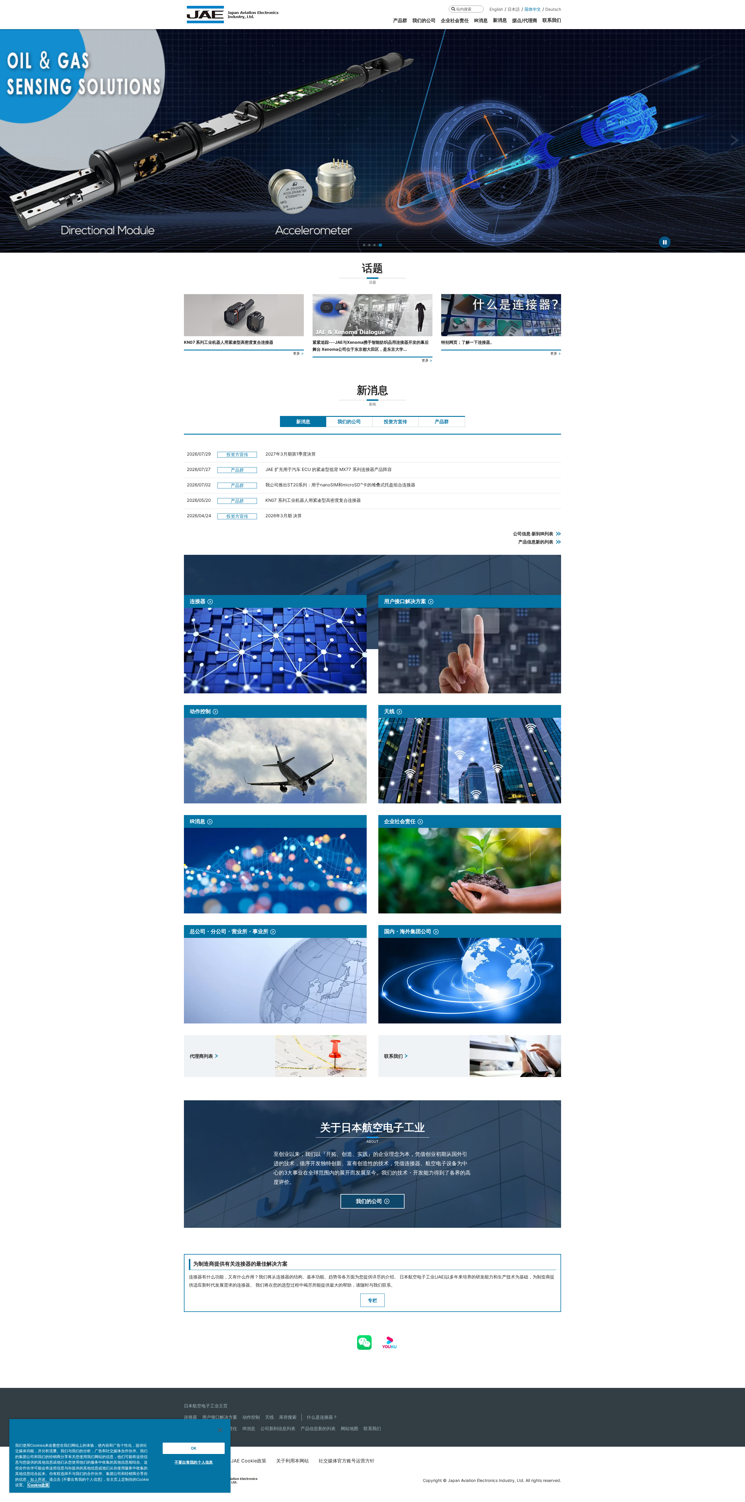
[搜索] (453, 9)
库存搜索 (288, 1417)
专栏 (372, 1300)
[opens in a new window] (364, 1339)
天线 (269, 1417)
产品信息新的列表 (318, 1428)
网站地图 (349, 1428)
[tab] (303, 421)
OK (193, 1448)
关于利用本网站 (292, 1461)
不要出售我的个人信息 (194, 1462)
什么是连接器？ (322, 1417)
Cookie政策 (38, 1484)
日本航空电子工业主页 (206, 1406)
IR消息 (248, 1428)
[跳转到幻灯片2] (370, 245)
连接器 (190, 1417)
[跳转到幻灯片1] (364, 245)
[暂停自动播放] (664, 242)
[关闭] (220, 1430)
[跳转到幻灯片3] (376, 245)
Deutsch (553, 9)
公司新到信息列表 (277, 1428)
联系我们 (372, 1428)
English (496, 9)
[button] (10, 140)
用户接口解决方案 (219, 1417)
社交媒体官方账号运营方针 (347, 1461)
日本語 (514, 9)
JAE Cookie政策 (248, 1461)
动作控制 (251, 1417)
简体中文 (532, 9)
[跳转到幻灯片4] (381, 245)
